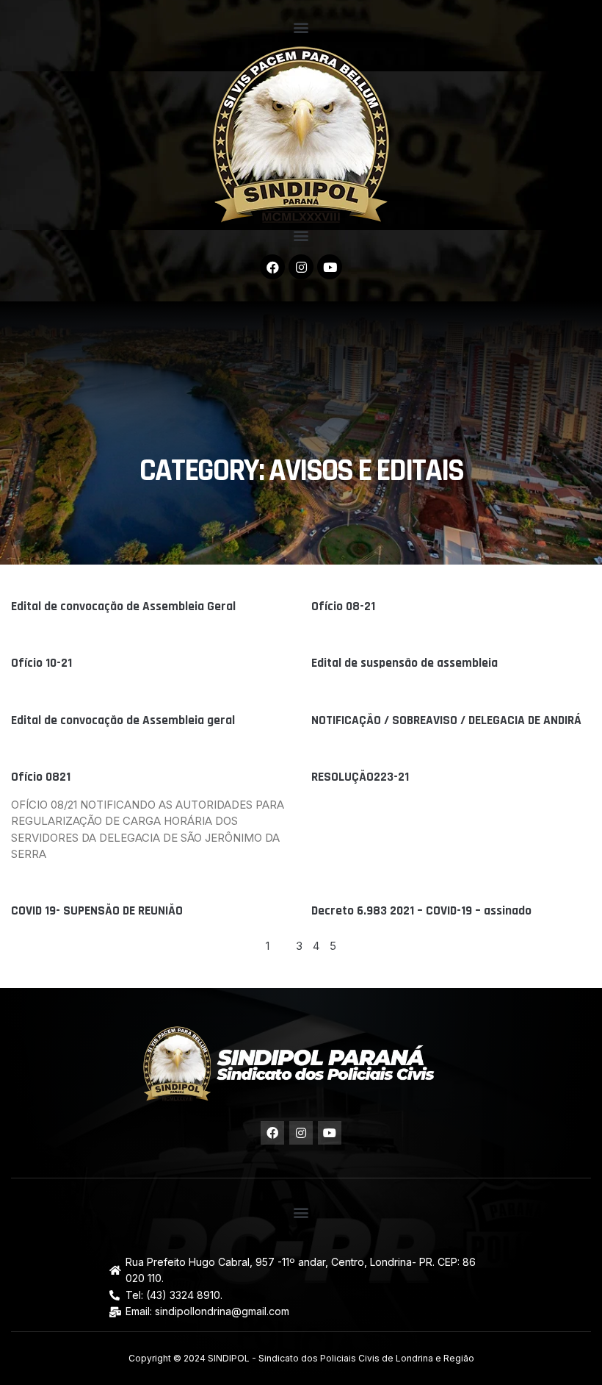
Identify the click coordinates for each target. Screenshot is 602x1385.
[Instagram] (301, 266)
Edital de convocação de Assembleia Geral (123, 606)
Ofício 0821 (40, 777)
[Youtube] (329, 266)
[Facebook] (272, 266)
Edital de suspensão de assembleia (404, 663)
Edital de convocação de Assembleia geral (123, 720)
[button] (301, 27)
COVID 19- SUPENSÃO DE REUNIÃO (97, 911)
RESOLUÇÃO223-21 (360, 777)
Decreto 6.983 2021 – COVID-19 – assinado (421, 911)
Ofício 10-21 (41, 663)
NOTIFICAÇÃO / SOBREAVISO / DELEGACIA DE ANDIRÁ (446, 720)
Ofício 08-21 (343, 606)
